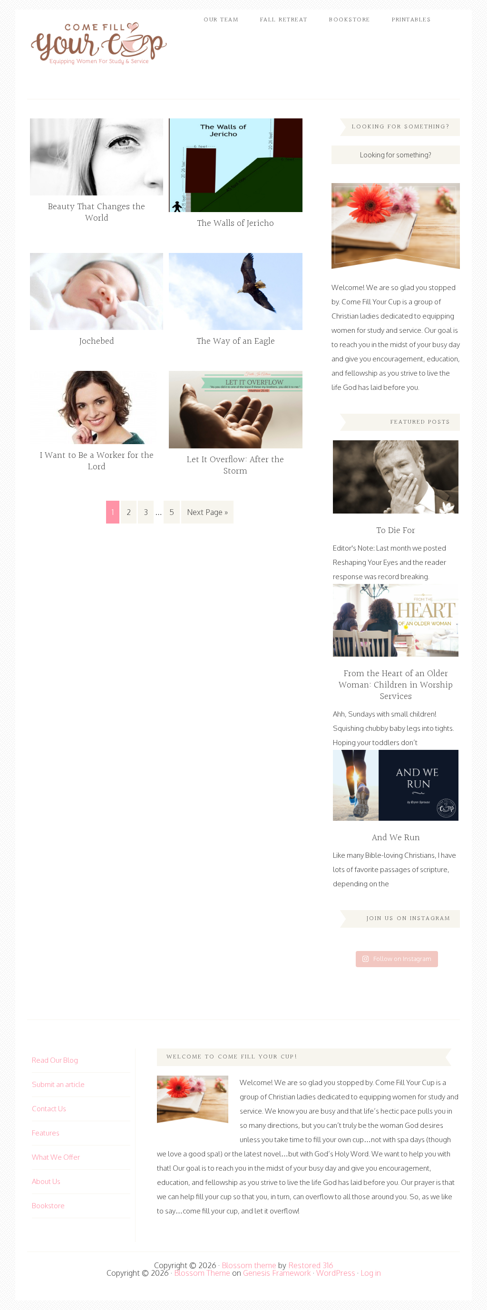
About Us (46, 1181)
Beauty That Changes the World (96, 212)
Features (45, 1132)
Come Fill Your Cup (98, 45)
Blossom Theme (202, 1273)
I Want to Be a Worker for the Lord (97, 461)
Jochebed (96, 341)
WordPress (335, 1273)
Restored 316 (310, 1265)
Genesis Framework (277, 1273)
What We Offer (56, 1157)
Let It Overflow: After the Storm (235, 465)
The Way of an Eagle (235, 341)
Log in (370, 1273)
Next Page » (207, 512)
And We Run (396, 837)
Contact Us (49, 1108)
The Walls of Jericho (235, 223)
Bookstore (48, 1205)
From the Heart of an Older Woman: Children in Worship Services (396, 685)
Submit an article (58, 1084)
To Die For (395, 530)
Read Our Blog (55, 1060)
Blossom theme (249, 1265)
